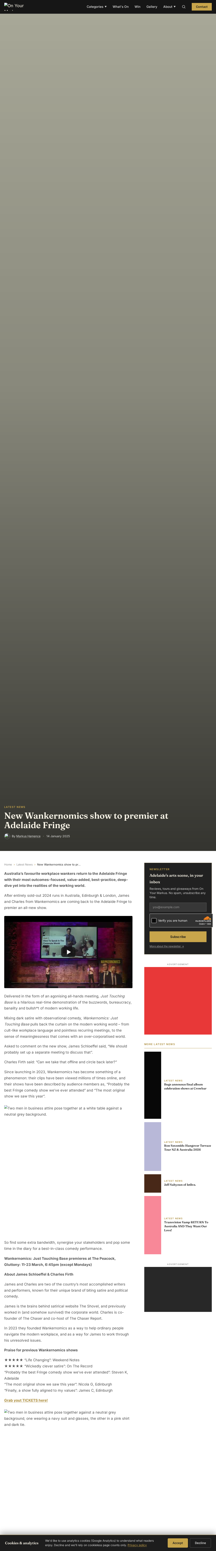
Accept (178, 1543)
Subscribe (178, 937)
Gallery (151, 7)
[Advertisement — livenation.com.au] (178, 1001)
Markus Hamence (28, 836)
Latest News (24, 864)
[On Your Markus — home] (16, 7)
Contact (202, 6)
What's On (121, 7)
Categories (97, 7)
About (169, 7)
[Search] (184, 7)
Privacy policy (137, 1545)
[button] (68, 952)
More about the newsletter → (167, 946)
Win (137, 7)
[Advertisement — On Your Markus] (178, 1289)
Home (8, 864)
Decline (200, 1543)
